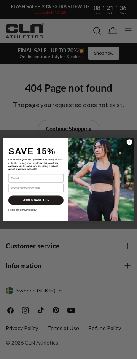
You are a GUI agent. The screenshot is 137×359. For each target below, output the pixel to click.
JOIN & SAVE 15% (36, 200)
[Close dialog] (129, 142)
